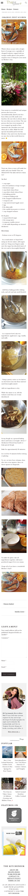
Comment (5, 638)
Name (3, 660)
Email (3, 667)
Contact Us (14, 876)
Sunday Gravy (19, 611)
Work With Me (14, 874)
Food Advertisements (14, 740)
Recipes (9, 9)
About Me (14, 870)
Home (3, 9)
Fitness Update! (9, 604)
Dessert (15, 9)
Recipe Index (14, 872)
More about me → (14, 732)
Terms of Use (14, 880)
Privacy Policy (14, 878)
